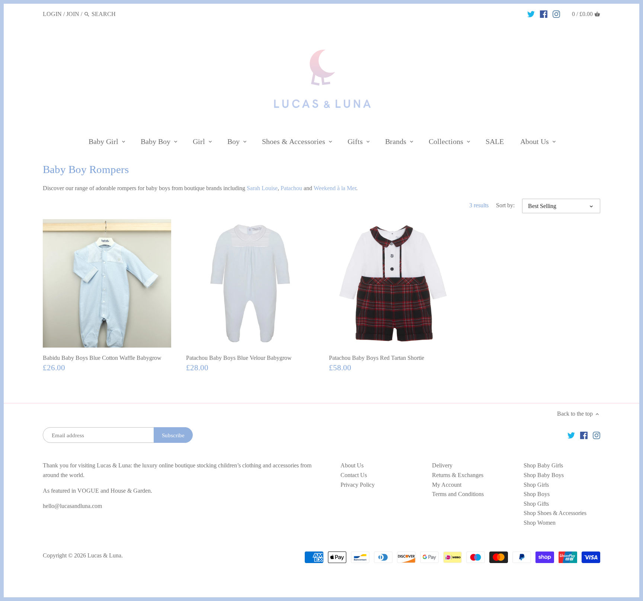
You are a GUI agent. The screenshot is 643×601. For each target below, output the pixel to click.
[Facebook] (543, 14)
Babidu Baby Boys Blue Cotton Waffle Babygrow (102, 358)
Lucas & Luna (104, 555)
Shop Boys (537, 494)
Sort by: (505, 205)
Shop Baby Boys (544, 475)
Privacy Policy (357, 485)
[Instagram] (556, 14)
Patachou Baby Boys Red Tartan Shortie (376, 358)
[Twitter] (531, 14)
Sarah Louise (262, 188)
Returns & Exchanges (457, 475)
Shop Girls (536, 485)
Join (72, 14)
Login (52, 14)
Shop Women (540, 523)
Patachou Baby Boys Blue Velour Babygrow (239, 358)
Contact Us (353, 475)
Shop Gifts (536, 504)
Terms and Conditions (458, 494)
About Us (352, 465)
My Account (446, 485)
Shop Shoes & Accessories (555, 513)
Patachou (291, 188)
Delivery (442, 465)
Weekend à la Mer (335, 188)
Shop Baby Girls (543, 465)
